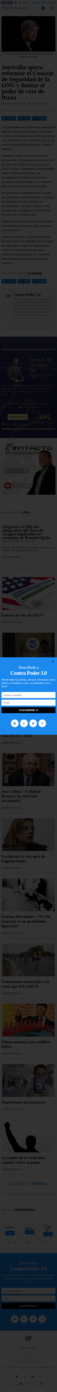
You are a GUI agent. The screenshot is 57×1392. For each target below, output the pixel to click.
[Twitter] (33, 723)
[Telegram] (15, 723)
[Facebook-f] (24, 723)
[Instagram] (42, 723)
